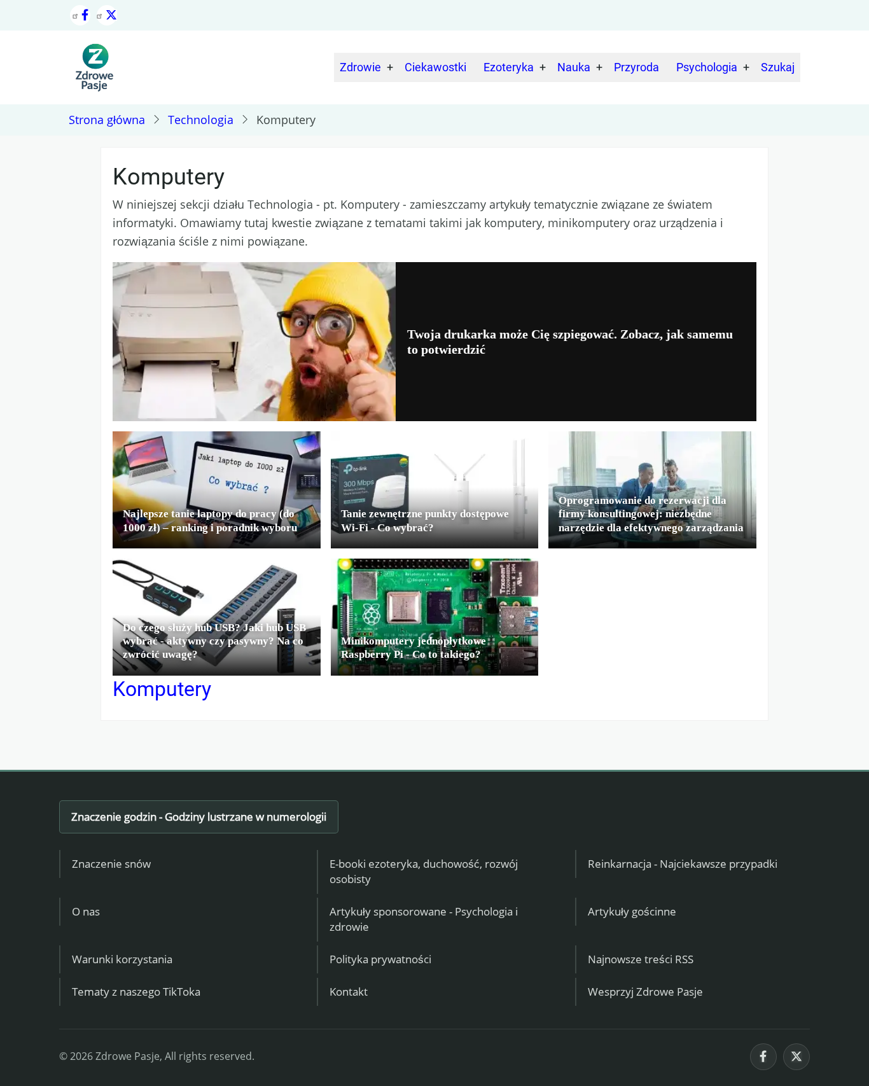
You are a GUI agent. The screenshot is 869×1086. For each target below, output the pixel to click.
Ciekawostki (435, 67)
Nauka (573, 67)
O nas (86, 911)
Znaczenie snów (111, 863)
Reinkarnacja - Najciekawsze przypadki (682, 863)
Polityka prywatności (380, 959)
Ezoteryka (508, 67)
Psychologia (706, 67)
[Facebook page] (80, 15)
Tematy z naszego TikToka (136, 991)
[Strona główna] (94, 67)
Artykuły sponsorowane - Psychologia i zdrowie (424, 919)
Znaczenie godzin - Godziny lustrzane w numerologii (198, 816)
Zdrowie (360, 67)
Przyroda (636, 67)
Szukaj (778, 67)
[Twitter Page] (106, 15)
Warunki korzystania (122, 959)
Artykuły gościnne (632, 911)
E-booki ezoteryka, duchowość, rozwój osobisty (424, 871)
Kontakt (349, 991)
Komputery (162, 689)
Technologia (200, 119)
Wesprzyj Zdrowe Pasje (645, 991)
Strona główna (107, 119)
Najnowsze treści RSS (640, 959)
